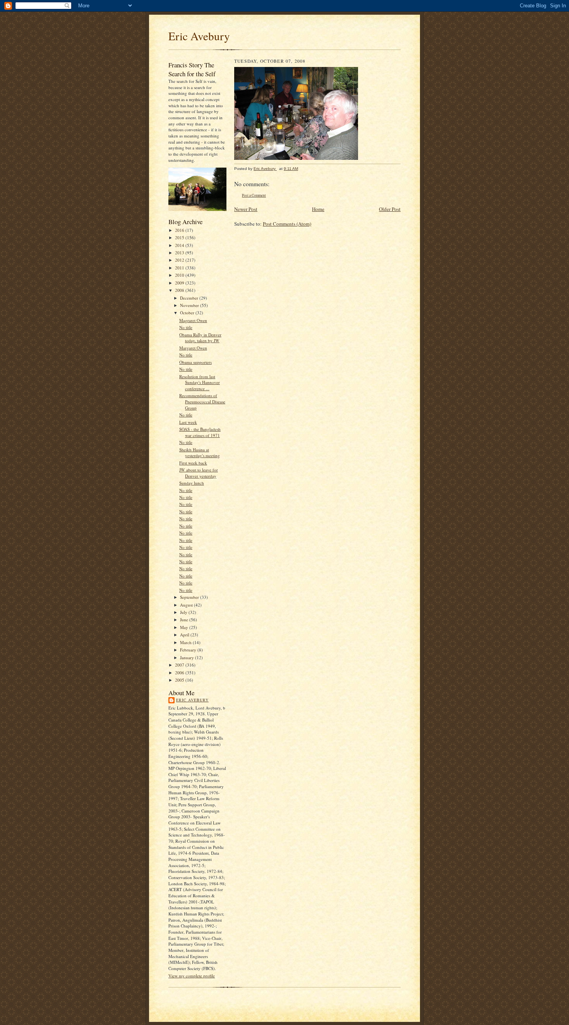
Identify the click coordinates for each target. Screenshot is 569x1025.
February (188, 650)
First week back (193, 463)
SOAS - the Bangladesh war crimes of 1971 (200, 432)
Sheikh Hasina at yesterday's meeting (199, 453)
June (184, 619)
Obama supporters (195, 362)
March (186, 642)
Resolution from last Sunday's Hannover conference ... (199, 382)
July (184, 612)
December (189, 298)
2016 (180, 230)
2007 (180, 665)
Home (318, 209)
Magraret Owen (193, 320)
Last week (188, 422)
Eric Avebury (199, 35)
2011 (180, 268)
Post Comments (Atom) (287, 223)
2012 (180, 260)
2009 (180, 283)
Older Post (390, 209)
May (184, 627)
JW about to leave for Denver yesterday (198, 473)
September (190, 597)
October (187, 312)
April (185, 635)
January (187, 657)
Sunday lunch (191, 483)
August (187, 605)
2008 (180, 290)
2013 (180, 252)
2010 (180, 275)
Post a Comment (254, 195)
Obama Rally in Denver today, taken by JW (200, 338)
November (190, 305)
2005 (180, 680)
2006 (180, 672)
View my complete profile (191, 976)
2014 (180, 245)
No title (185, 327)
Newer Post (245, 209)
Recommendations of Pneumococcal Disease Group (202, 401)
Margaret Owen (193, 348)
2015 (180, 237)
